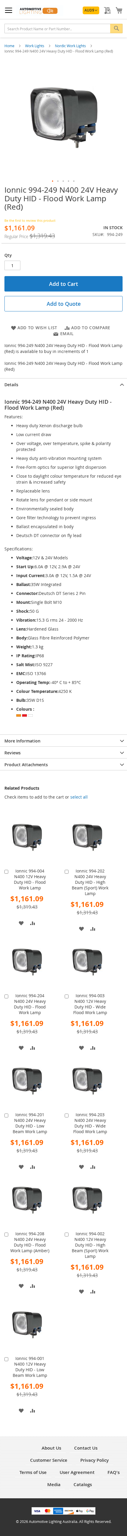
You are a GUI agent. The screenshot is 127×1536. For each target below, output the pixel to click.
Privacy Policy (94, 1460)
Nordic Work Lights (71, 45)
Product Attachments (26, 764)
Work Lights (35, 45)
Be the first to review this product (30, 220)
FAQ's (114, 1472)
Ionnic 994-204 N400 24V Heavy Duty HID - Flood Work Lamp (30, 1004)
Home (9, 45)
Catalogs (83, 1484)
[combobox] (63, 28)
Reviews (12, 753)
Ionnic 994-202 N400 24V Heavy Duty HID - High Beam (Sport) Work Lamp (90, 882)
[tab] (63, 384)
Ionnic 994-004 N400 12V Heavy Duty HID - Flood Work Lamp (30, 879)
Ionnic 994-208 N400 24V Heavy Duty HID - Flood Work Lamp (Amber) (29, 1242)
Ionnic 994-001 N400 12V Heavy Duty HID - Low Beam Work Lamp (30, 1367)
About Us (51, 1448)
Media (54, 1484)
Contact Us (85, 1448)
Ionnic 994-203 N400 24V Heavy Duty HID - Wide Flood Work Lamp (90, 1123)
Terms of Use (33, 1472)
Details (11, 384)
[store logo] (40, 10)
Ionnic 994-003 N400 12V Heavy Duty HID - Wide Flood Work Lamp (90, 1004)
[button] (91, 10)
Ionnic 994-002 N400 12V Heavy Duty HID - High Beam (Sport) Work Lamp (90, 1245)
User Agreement (77, 1472)
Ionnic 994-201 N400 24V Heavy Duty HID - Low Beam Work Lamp (30, 1123)
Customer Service (48, 1460)
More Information (22, 741)
